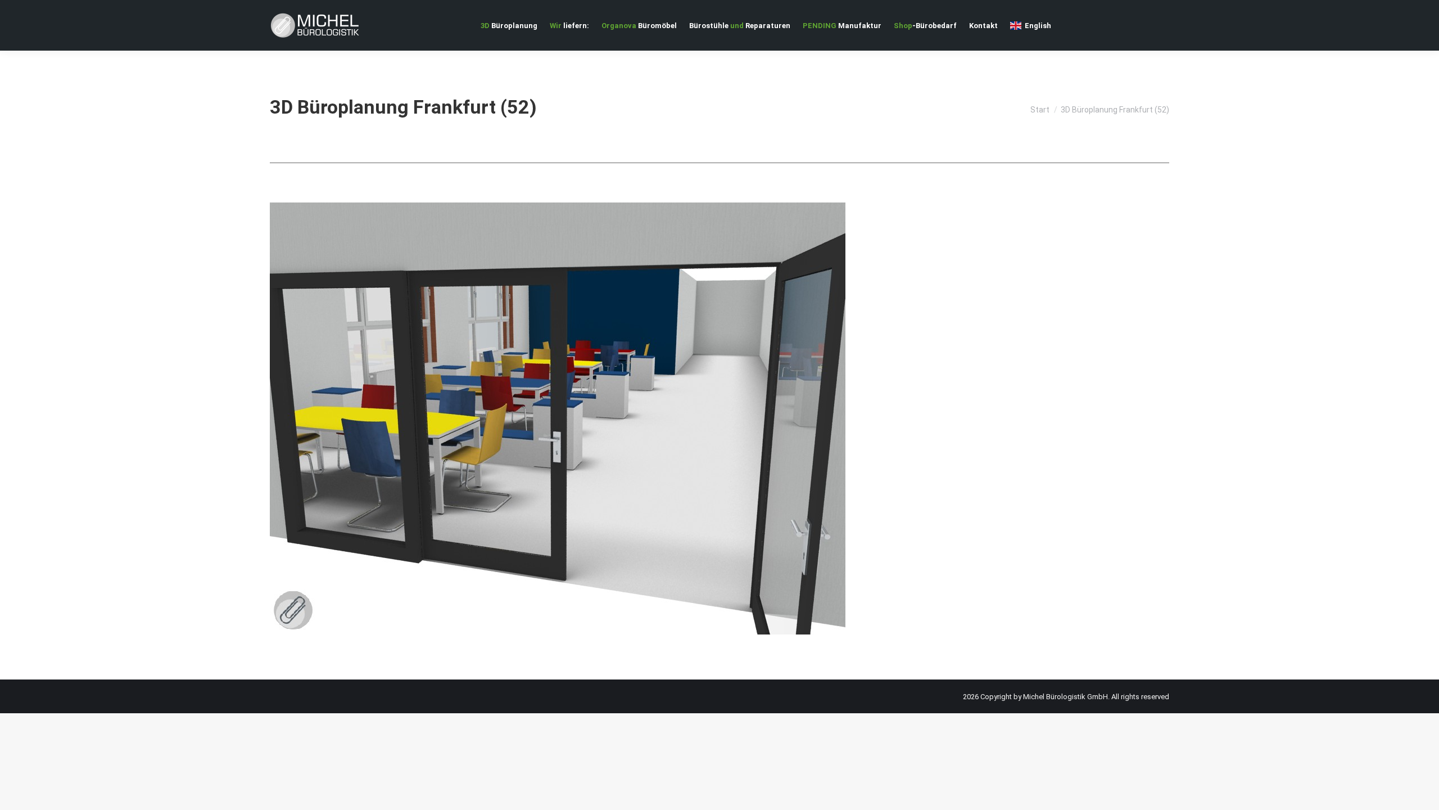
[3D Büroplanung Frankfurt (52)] (719, 418)
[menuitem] (509, 25)
